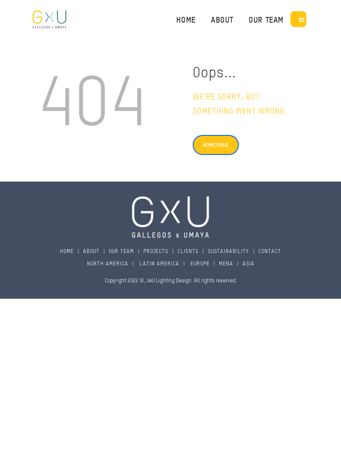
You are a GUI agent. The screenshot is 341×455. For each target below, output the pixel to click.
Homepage (216, 144)
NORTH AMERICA (107, 264)
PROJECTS (155, 251)
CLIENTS (188, 251)
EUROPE (199, 264)
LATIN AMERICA (158, 264)
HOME (67, 251)
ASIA (248, 264)
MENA (226, 264)
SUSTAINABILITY (228, 251)
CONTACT (269, 251)
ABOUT (91, 251)
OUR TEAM (121, 251)
